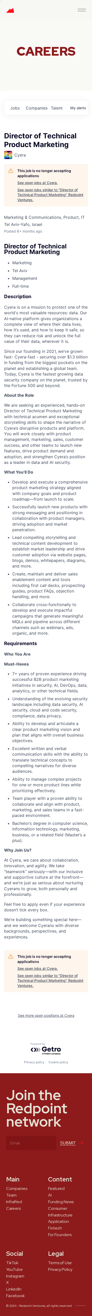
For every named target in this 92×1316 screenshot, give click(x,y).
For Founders (60, 1234)
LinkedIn (13, 1289)
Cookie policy (58, 1062)
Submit (68, 1143)
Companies (16, 1188)
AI (50, 1195)
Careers (13, 1208)
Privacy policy (34, 1062)
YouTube (14, 1269)
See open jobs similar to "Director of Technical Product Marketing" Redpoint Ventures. (50, 195)
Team (11, 1195)
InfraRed (14, 1201)
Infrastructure (60, 1215)
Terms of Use (60, 1262)
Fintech (55, 1228)
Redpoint (10, 12)
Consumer (57, 1208)
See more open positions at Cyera (46, 1015)
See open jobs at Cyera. (37, 182)
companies (36, 108)
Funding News (61, 1201)
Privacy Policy (60, 1269)
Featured (56, 1188)
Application (58, 1221)
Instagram (15, 1276)
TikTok (12, 1262)
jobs (15, 108)
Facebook (15, 1295)
